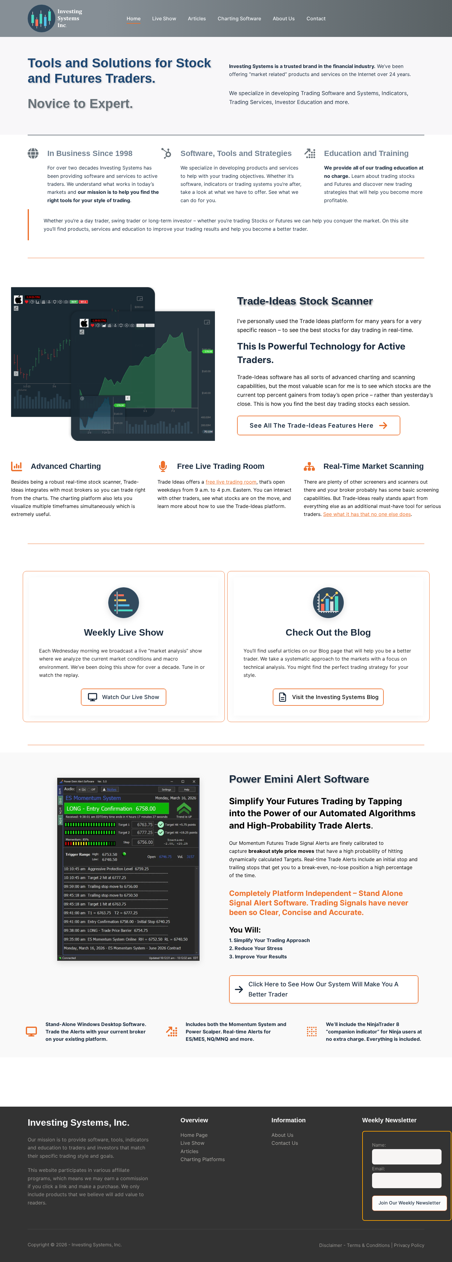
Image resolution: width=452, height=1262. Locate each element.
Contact (316, 18)
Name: (379, 1145)
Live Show (164, 18)
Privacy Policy (409, 1245)
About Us (284, 18)
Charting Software (239, 18)
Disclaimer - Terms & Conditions (354, 1245)
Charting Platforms (202, 1159)
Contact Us (285, 1143)
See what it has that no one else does (367, 514)
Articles (197, 18)
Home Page (194, 1135)
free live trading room (231, 482)
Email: (378, 1169)
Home (134, 18)
